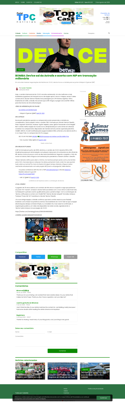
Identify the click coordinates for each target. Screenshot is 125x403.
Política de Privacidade (73, 397)
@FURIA (34, 136)
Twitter (38, 257)
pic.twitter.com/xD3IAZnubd (28, 110)
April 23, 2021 (40, 113)
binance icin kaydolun (52, 309)
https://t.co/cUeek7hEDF (27, 174)
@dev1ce (68, 170)
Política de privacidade (95, 389)
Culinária (32, 33)
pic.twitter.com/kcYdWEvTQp (59, 136)
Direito (39, 33)
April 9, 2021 (42, 140)
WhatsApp (54, 257)
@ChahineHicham (52, 170)
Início (17, 2)
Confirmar (103, 398)
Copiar (70, 257)
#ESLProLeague (44, 136)
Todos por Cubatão (21, 393)
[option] (67, 16)
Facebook (22, 257)
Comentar (62, 351)
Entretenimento (56, 33)
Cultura (24, 33)
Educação (46, 33)
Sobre (23, 2)
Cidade (17, 33)
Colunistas (38, 2)
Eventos (29, 2)
